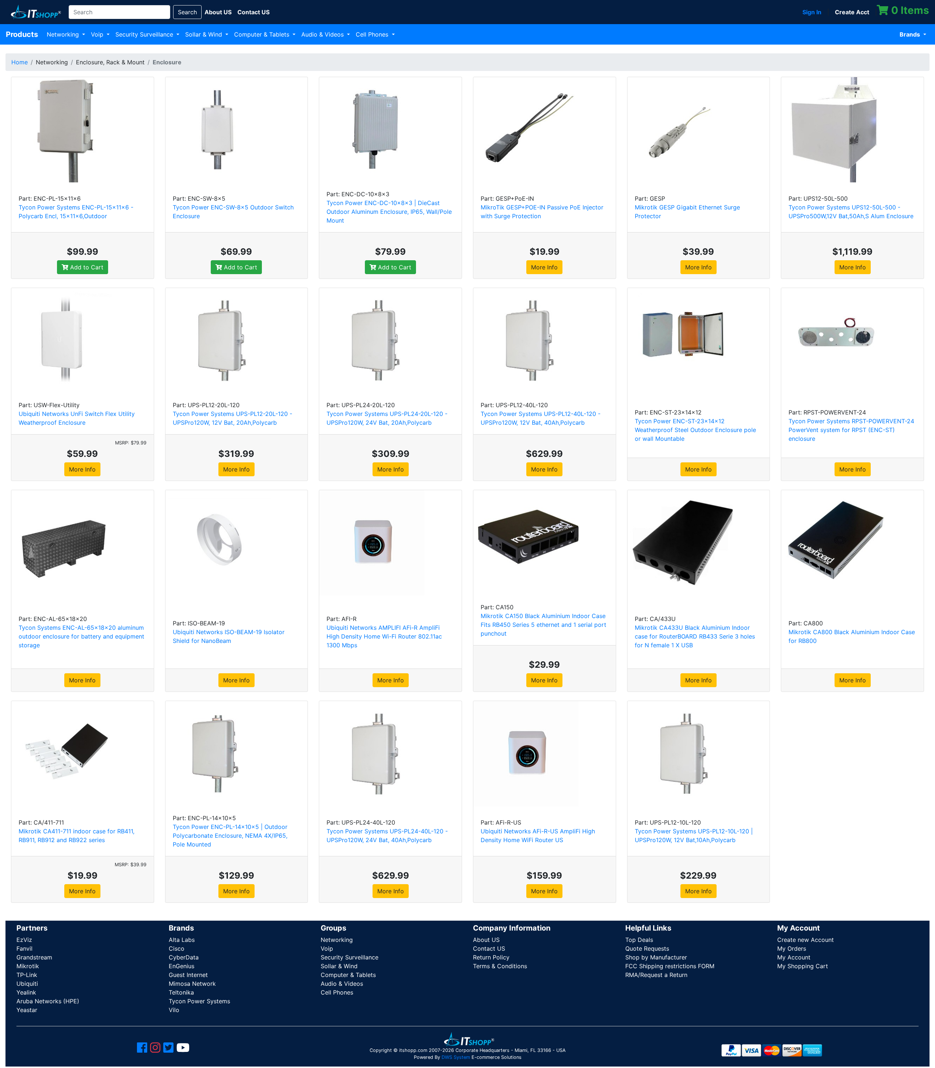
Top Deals (639, 939)
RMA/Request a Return (656, 974)
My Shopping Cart (802, 966)
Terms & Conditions (500, 966)
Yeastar (26, 1010)
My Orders (791, 948)
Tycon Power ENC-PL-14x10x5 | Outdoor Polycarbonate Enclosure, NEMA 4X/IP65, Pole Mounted (230, 835)
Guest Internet (188, 974)
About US (486, 939)
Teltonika (181, 992)
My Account (793, 957)
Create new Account (805, 939)
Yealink (26, 992)
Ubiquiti (27, 983)
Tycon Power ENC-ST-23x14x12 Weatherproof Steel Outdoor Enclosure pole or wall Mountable (695, 429)
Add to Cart (85, 267)
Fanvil (24, 948)
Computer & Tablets (262, 34)
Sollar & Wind (204, 34)
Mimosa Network (192, 983)
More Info (544, 267)
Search (187, 12)
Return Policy (491, 957)
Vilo (174, 1010)
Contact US (489, 948)
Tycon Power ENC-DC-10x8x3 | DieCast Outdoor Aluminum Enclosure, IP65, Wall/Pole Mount (389, 211)
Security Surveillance (145, 34)
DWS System (456, 1057)
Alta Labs (182, 939)
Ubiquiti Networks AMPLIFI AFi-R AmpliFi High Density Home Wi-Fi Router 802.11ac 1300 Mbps (384, 636)
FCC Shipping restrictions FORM (669, 966)
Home (19, 62)
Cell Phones (373, 34)
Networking (64, 34)
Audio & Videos (323, 34)
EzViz (24, 939)
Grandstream (34, 957)
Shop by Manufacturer (656, 957)
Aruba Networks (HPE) (47, 1001)
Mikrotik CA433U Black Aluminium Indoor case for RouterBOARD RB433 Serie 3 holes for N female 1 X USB (695, 636)
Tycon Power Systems (199, 1001)
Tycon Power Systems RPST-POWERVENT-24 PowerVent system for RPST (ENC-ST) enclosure (851, 429)
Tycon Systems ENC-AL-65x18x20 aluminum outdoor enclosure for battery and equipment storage (81, 636)
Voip (98, 34)
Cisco (176, 948)
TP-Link (26, 974)
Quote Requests (647, 948)
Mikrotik (27, 966)
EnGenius (181, 966)
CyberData (184, 957)
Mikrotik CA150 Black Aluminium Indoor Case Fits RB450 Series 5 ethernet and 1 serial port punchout (543, 624)
